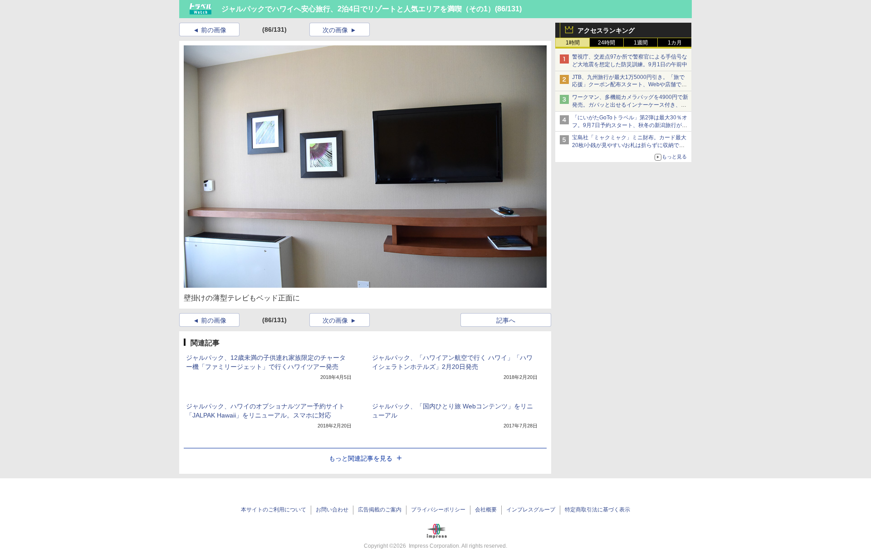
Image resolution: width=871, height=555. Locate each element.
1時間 (573, 42)
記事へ (505, 320)
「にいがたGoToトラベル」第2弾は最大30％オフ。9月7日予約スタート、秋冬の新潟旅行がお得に (629, 125)
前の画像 (213, 30)
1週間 (641, 42)
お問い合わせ (332, 509)
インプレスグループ (530, 509)
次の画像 (335, 30)
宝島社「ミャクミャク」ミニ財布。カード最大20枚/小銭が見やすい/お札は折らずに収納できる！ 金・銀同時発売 (629, 145)
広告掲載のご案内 (379, 509)
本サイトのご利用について (273, 509)
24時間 (606, 42)
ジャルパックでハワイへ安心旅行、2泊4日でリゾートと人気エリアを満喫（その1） (358, 9)
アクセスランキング (606, 30)
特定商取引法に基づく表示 (597, 509)
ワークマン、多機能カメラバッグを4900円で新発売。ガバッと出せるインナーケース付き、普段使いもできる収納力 (630, 105)
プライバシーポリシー (438, 509)
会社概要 (486, 509)
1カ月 (675, 42)
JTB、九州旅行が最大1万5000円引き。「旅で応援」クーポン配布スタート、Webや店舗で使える (629, 85)
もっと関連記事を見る (360, 458)
